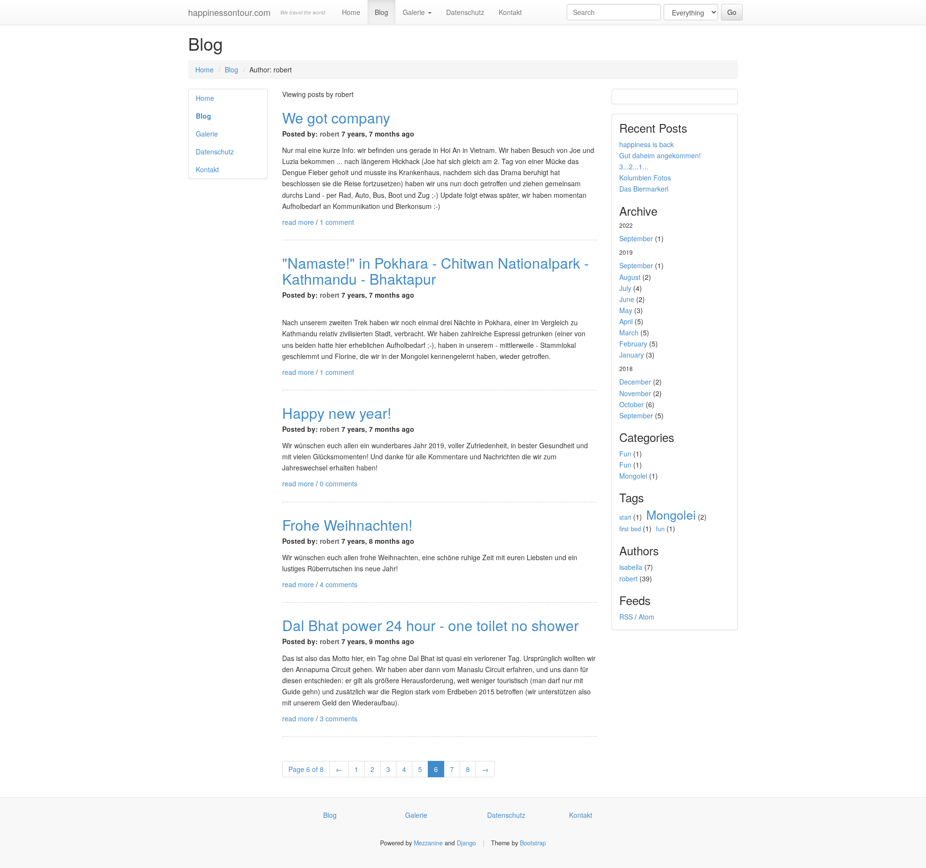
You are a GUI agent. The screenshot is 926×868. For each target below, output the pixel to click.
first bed (630, 528)
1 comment (337, 222)
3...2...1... (633, 166)
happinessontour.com (229, 12)
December (635, 381)
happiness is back (646, 144)
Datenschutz (465, 12)
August (629, 277)
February (633, 343)
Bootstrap (533, 843)
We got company (336, 117)
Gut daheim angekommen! (660, 155)
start (625, 517)
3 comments (338, 718)
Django (466, 843)
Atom (646, 616)
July (625, 288)
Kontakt (510, 12)
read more (298, 222)
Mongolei (633, 476)
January (631, 354)
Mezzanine (428, 843)
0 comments (338, 483)
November (635, 393)
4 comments (338, 584)
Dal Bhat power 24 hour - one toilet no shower (430, 625)
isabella (630, 567)
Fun (625, 453)
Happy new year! (336, 412)
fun (660, 528)
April (626, 321)
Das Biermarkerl (643, 188)
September (636, 238)
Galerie (415, 12)
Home (351, 12)
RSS (626, 616)
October (631, 404)
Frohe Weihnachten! (347, 524)
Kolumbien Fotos (645, 177)
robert (330, 133)
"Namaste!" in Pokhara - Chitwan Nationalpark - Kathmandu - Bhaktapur (435, 270)
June (626, 299)
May (625, 310)
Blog (381, 12)
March (629, 332)
